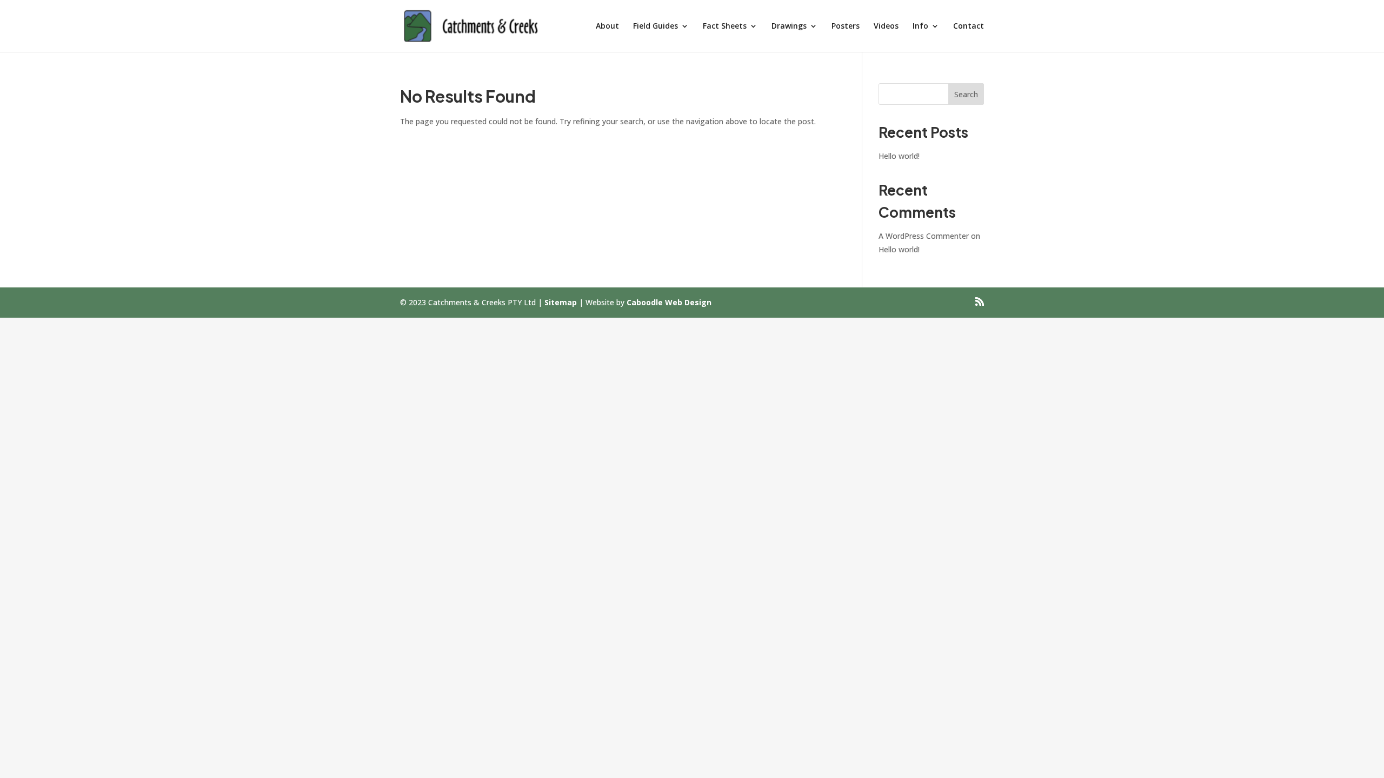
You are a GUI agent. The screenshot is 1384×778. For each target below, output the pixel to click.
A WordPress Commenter (924, 236)
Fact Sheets (725, 26)
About (607, 26)
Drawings (789, 26)
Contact (968, 26)
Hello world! (899, 156)
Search (966, 94)
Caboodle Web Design (669, 302)
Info (920, 26)
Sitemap (560, 302)
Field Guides (655, 26)
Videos (886, 26)
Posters (845, 26)
